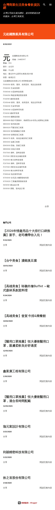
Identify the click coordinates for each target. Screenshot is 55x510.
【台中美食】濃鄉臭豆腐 (20, 260)
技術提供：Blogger (29, 503)
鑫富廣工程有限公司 (17, 371)
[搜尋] (44, 4)
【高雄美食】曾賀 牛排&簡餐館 (24, 316)
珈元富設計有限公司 (17, 426)
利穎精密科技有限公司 (18, 452)
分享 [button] (47, 206)
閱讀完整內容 (46, 245)
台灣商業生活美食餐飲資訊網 (21, 6)
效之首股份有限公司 (17, 477)
